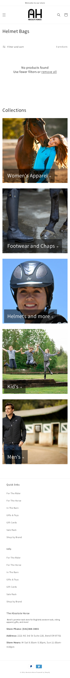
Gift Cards (12, 522)
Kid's (13, 386)
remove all (49, 72)
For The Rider (14, 493)
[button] (4, 14)
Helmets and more (28, 316)
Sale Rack (11, 529)
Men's (14, 456)
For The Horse (14, 500)
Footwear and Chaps (31, 245)
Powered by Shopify (43, 672)
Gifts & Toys (13, 515)
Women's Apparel (27, 175)
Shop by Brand (14, 537)
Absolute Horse (31, 672)
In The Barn (13, 507)
